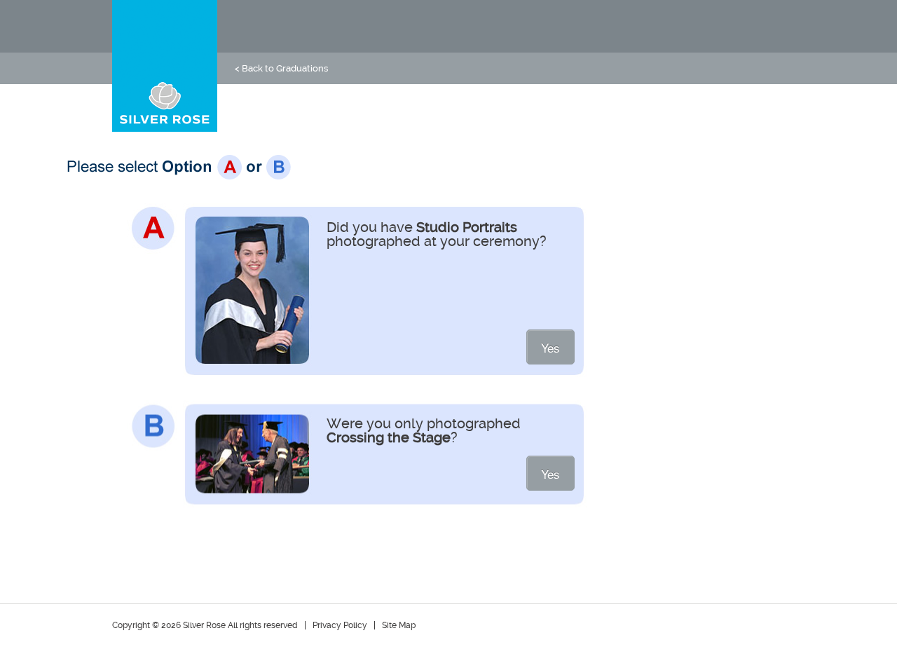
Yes (550, 347)
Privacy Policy (340, 625)
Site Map (399, 625)
